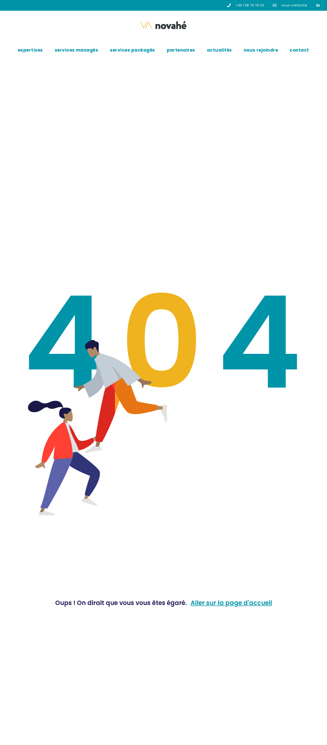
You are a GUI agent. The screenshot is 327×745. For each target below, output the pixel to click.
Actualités (219, 50)
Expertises (30, 50)
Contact (299, 50)
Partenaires (181, 50)
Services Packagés (132, 50)
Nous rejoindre (261, 50)
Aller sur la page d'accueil (231, 603)
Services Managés (76, 50)
